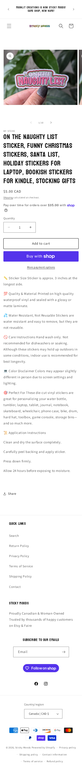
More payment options (41, 267)
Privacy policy (67, 747)
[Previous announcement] (8, 9)
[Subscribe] (64, 652)
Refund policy (55, 761)
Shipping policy (28, 754)
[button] (9, 26)
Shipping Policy (20, 576)
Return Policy (19, 546)
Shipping (8, 197)
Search (14, 536)
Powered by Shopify (43, 747)
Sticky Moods (23, 747)
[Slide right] (51, 123)
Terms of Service (21, 566)
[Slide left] (31, 123)
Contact (15, 587)
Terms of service (32, 761)
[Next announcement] (74, 9)
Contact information (54, 754)
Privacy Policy (19, 556)
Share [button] (12, 494)
